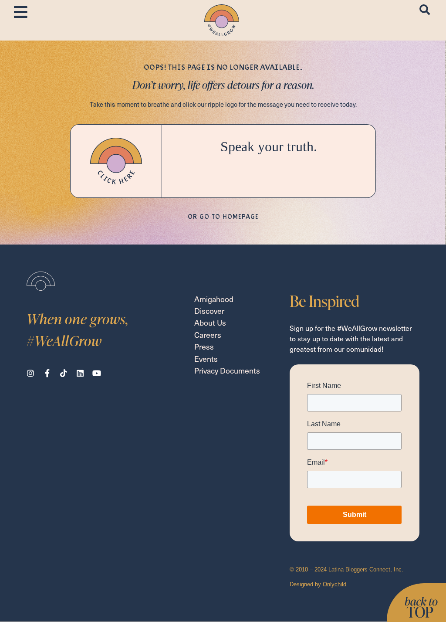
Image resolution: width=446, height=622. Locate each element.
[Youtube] (97, 373)
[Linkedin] (80, 373)
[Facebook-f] (47, 373)
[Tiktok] (64, 373)
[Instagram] (30, 373)
